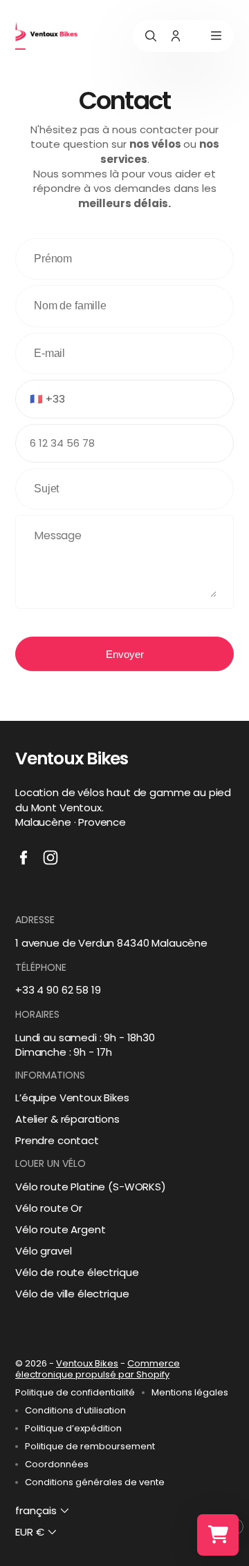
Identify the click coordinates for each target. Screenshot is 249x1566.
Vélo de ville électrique (72, 1293)
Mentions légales (189, 1392)
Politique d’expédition (73, 1428)
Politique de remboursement (90, 1446)
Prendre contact (57, 1140)
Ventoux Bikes (87, 1363)
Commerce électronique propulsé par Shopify (97, 1369)
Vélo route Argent (60, 1229)
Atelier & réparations (67, 1119)
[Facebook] (23, 857)
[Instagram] (50, 857)
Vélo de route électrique (76, 1272)
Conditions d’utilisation (75, 1410)
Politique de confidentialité (75, 1392)
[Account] (175, 35)
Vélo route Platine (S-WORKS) (90, 1186)
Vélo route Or (48, 1208)
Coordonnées (57, 1464)
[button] (43, 1511)
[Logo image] (46, 36)
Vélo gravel (43, 1251)
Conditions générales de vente (95, 1482)
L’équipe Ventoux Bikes (72, 1097)
